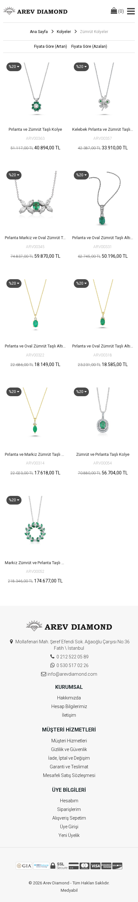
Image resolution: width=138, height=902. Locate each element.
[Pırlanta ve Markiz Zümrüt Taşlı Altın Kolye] (35, 416)
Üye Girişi (69, 826)
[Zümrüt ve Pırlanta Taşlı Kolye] (103, 416)
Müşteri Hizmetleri (69, 740)
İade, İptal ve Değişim (69, 758)
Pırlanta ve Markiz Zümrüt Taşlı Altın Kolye (36, 454)
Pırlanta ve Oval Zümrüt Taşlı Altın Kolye (103, 237)
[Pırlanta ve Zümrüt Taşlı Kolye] (35, 91)
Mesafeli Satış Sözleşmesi (69, 775)
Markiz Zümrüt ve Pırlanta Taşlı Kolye (36, 562)
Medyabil (69, 890)
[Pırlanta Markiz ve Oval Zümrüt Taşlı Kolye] (35, 200)
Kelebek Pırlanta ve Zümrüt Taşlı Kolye (103, 129)
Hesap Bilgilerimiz (69, 706)
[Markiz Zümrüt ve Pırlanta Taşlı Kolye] (35, 525)
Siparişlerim (69, 809)
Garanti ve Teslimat (69, 766)
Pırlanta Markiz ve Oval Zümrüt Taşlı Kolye (36, 237)
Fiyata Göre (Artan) (50, 46)
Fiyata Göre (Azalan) (89, 46)
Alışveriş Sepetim (69, 818)
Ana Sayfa (39, 31)
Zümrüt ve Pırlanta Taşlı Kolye (102, 454)
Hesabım (69, 800)
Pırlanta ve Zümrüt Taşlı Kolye (35, 129)
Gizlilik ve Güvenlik (69, 749)
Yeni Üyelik (69, 835)
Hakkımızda (69, 697)
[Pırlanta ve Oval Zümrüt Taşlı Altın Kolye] (103, 200)
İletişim (69, 715)
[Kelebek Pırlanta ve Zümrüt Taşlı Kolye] (103, 91)
